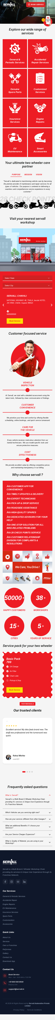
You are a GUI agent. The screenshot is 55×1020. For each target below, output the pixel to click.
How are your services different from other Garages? (25, 819)
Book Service (37, 5)
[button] (23, 772)
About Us (6, 937)
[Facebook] (5, 881)
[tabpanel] (27, 12)
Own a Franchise (10, 945)
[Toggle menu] (49, 4)
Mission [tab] (28, 175)
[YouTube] (18, 881)
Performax (7, 949)
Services (6, 941)
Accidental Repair (10, 900)
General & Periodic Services (14, 896)
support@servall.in (16, 989)
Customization (8, 920)
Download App (9, 961)
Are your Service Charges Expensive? (20, 834)
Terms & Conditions (34, 1010)
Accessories (8, 924)
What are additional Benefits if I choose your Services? (22, 827)
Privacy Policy (18, 1010)
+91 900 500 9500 (16, 982)
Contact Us (7, 957)
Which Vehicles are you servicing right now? (22, 812)
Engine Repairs (9, 904)
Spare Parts (7, 916)
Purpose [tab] (16, 175)
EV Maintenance (9, 908)
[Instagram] (11, 881)
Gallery (5, 953)
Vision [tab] (39, 175)
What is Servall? (11, 795)
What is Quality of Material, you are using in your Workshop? (24, 842)
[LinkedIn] (24, 881)
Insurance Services (10, 912)
